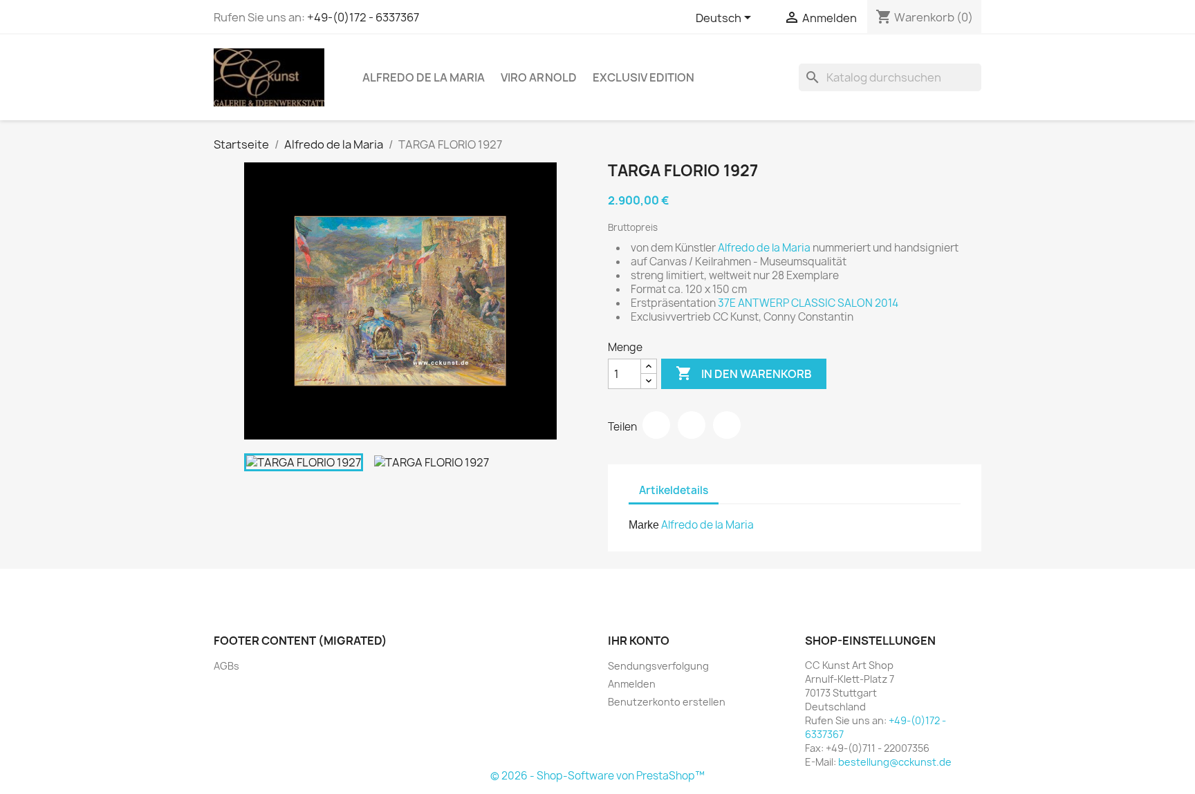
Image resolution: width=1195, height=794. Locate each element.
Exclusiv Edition (643, 77)
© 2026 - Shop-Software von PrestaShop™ (597, 775)
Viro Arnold (539, 77)
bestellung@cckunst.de (895, 761)
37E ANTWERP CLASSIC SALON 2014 (808, 303)
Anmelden (632, 683)
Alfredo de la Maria (423, 77)
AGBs (226, 665)
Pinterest (727, 425)
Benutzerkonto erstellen (666, 701)
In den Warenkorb (744, 373)
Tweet (691, 425)
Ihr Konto (638, 640)
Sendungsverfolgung (658, 665)
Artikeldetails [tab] (673, 490)
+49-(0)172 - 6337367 (363, 17)
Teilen (656, 425)
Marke (644, 525)
